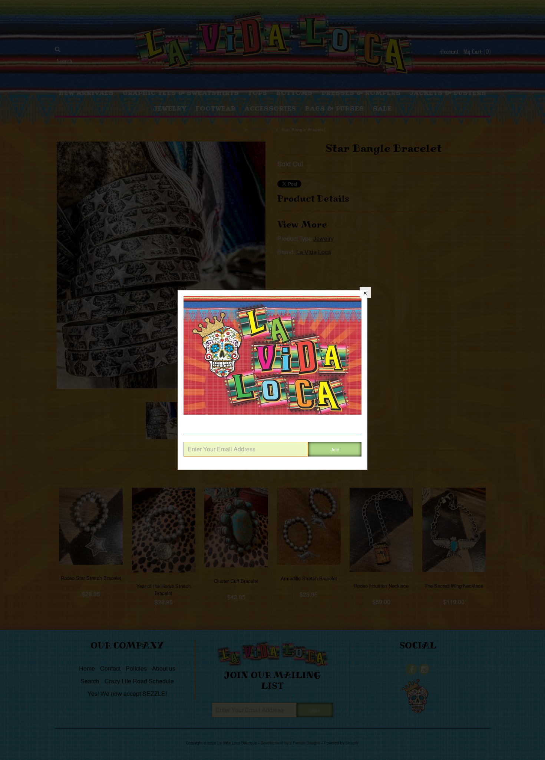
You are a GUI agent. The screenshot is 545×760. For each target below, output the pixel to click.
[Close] (365, 292)
